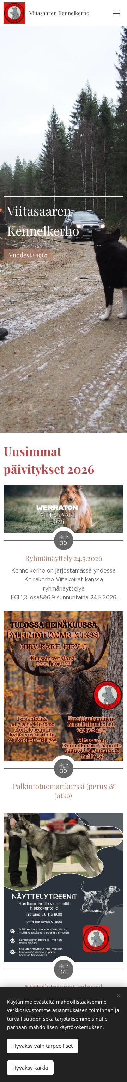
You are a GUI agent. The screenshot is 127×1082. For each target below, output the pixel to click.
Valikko (116, 13)
